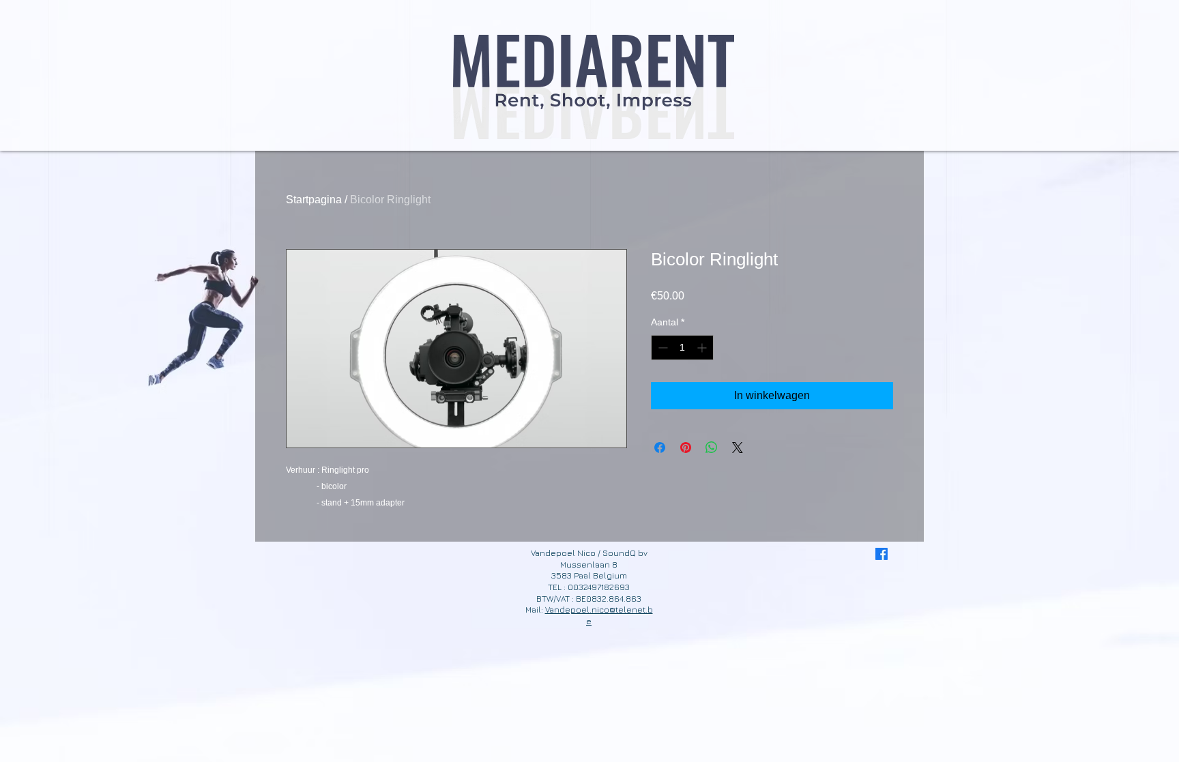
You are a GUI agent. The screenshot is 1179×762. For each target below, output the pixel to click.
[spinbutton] (682, 348)
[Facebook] (881, 554)
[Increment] (703, 348)
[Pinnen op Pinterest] (686, 447)
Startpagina (314, 199)
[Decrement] (661, 348)
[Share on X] (737, 447)
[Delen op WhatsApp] (711, 447)
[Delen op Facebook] (660, 447)
